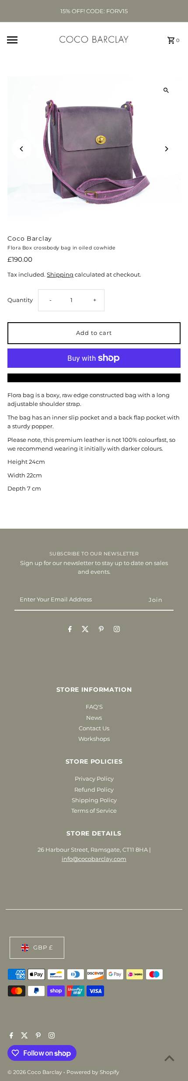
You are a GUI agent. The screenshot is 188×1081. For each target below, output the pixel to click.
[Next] (166, 149)
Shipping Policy (94, 800)
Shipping (60, 274)
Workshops (94, 739)
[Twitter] (85, 630)
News (94, 718)
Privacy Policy (94, 778)
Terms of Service (94, 810)
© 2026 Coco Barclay (35, 1072)
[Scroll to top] (169, 1058)
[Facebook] (70, 630)
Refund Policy (94, 789)
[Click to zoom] (166, 90)
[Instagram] (117, 630)
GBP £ (43, 947)
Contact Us (94, 728)
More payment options (94, 377)
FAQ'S (94, 707)
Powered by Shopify (92, 1072)
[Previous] (21, 149)
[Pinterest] (101, 630)
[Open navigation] (26, 40)
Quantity (20, 300)
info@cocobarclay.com (94, 859)
